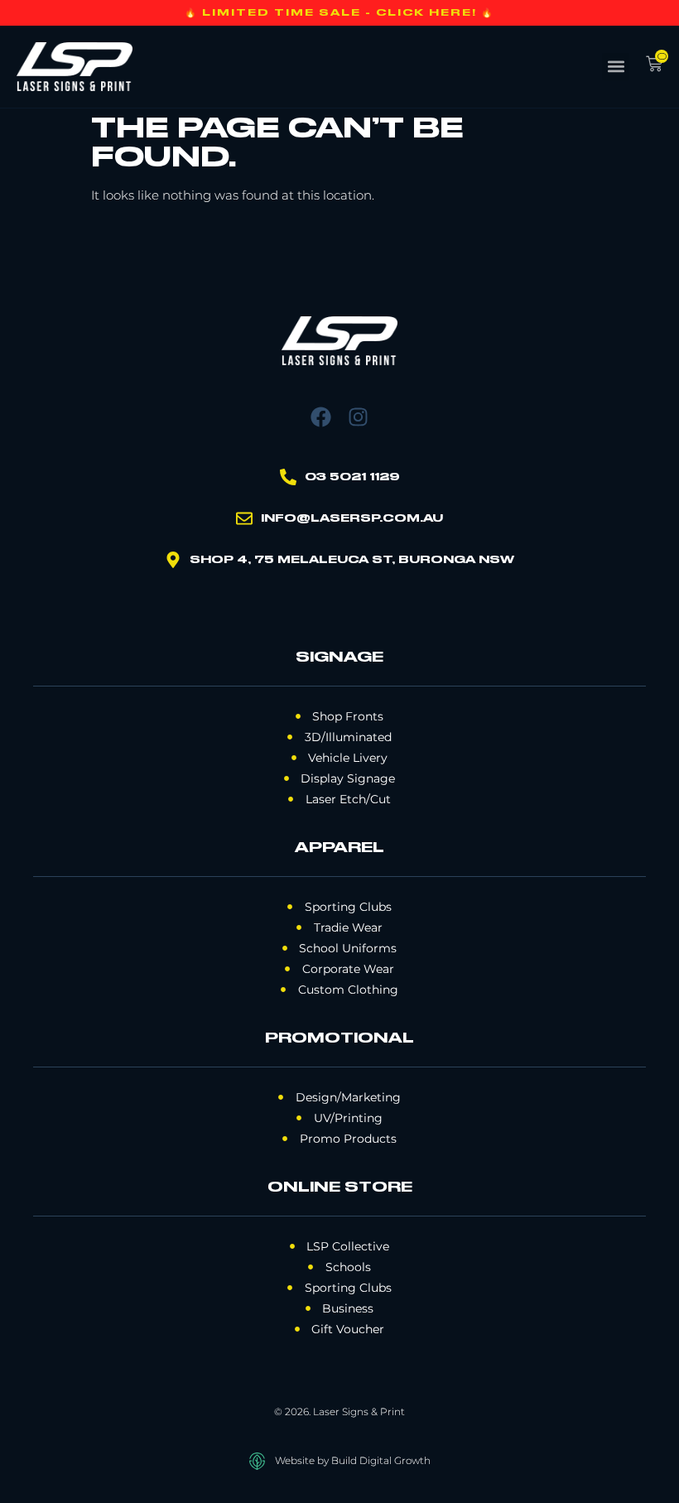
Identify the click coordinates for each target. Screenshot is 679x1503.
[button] (615, 66)
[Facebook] (321, 417)
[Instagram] (358, 417)
